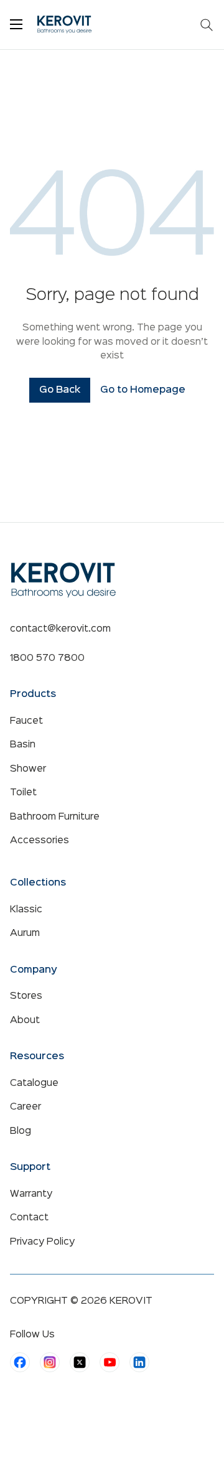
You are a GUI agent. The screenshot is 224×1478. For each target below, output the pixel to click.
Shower (28, 769)
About (25, 1020)
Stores (26, 996)
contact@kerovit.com (60, 629)
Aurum (25, 933)
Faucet (26, 721)
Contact (29, 1218)
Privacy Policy (42, 1242)
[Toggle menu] (16, 24)
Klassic (26, 909)
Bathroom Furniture (55, 817)
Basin (22, 745)
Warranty (31, 1194)
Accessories (39, 840)
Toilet (23, 792)
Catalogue (34, 1083)
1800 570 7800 (47, 658)
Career (25, 1107)
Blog (20, 1131)
